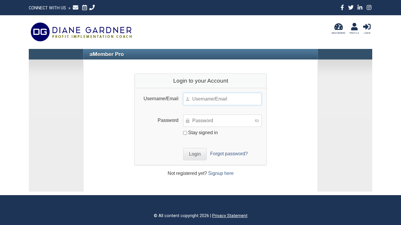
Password (168, 120)
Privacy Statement (229, 215)
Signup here (221, 173)
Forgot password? (229, 153)
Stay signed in (202, 132)
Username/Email (161, 98)
